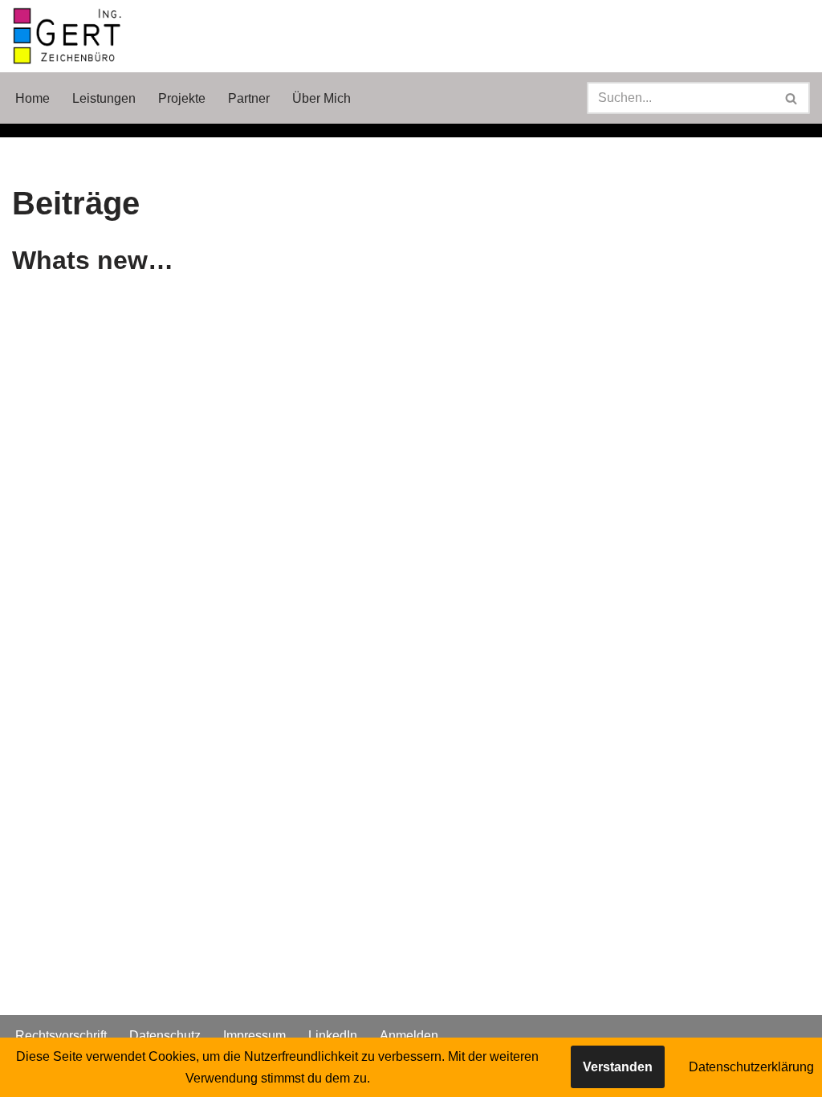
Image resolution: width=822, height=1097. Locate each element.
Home (32, 98)
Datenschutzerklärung (751, 1067)
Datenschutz (165, 1035)
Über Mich (321, 98)
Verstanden (618, 1067)
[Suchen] (792, 98)
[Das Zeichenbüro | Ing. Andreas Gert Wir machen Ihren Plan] (68, 36)
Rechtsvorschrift (61, 1035)
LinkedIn (332, 1035)
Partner (249, 98)
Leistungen (104, 98)
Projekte (182, 98)
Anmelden (409, 1035)
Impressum (254, 1035)
